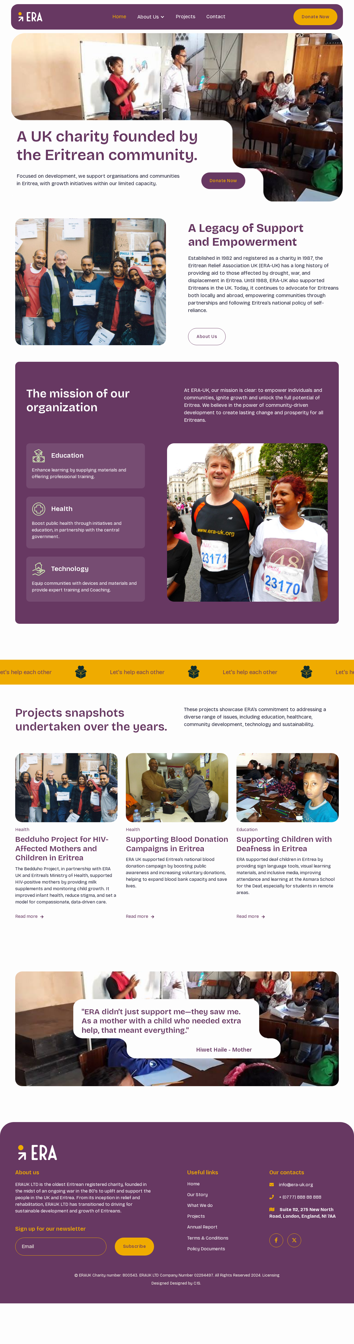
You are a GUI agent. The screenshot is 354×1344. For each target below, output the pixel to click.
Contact (215, 17)
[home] (30, 17)
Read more (29, 916)
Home (119, 17)
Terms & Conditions (207, 1238)
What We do (200, 1205)
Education (246, 829)
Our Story (197, 1194)
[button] (151, 17)
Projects (185, 17)
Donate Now (315, 16)
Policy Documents (206, 1248)
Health (22, 829)
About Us (207, 336)
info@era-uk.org (296, 1184)
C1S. (197, 1283)
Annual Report (202, 1227)
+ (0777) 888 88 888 (300, 1197)
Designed (160, 1283)
